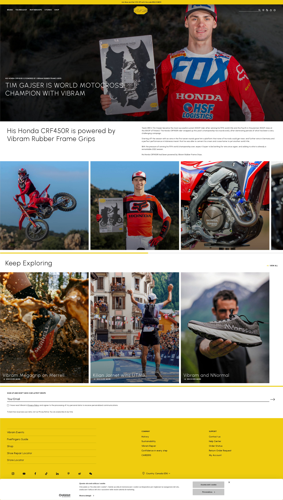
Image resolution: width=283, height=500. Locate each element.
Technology (21, 10)
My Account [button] (215, 455)
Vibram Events (15, 432)
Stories (48, 10)
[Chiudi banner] (229, 482)
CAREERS (146, 455)
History (145, 436)
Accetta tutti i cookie (208, 485)
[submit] (272, 399)
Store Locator (15, 460)
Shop (56, 10)
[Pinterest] (68, 473)
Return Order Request (220, 450)
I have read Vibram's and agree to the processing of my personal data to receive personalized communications (64, 405)
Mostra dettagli (85, 496)
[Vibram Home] (140, 10)
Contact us (215, 436)
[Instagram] (13, 473)
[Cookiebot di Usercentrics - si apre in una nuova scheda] (64, 495)
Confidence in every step (154, 450)
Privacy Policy (33, 405)
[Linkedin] (57, 473)
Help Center (215, 441)
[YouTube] (24, 473)
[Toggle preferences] (274, 10)
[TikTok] (46, 473)
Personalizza (207, 492)
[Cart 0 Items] (271, 10)
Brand (10, 10)
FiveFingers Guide (18, 439)
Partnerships (36, 10)
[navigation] (33, 10)
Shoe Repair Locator (19, 453)
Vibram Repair (149, 446)
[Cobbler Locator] (267, 10)
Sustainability (149, 441)
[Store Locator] (263, 10)
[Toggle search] (259, 10)
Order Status (216, 446)
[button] (156, 473)
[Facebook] (35, 473)
